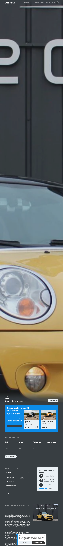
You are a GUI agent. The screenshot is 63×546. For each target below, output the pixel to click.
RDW (40, 450)
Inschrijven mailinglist (38, 542)
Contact (53, 2)
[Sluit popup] (44, 535)
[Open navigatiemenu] (57, 3)
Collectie (26, 2)
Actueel (42, 2)
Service (37, 2)
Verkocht (47, 2)
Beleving (32, 2)
